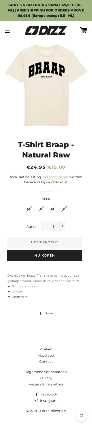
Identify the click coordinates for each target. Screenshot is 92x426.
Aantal (32, 226)
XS (29, 209)
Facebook (48, 394)
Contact (46, 361)
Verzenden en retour (46, 384)
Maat (46, 199)
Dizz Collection (53, 411)
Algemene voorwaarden (46, 372)
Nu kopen (44, 255)
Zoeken (46, 349)
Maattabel (46, 355)
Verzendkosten (55, 177)
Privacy (46, 378)
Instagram (48, 400)
